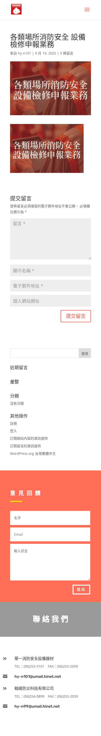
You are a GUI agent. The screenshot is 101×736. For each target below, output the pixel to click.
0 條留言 (66, 53)
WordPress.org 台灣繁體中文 (33, 453)
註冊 (13, 423)
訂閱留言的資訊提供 (25, 446)
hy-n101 (24, 53)
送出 (81, 589)
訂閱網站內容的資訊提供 (29, 438)
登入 (13, 430)
